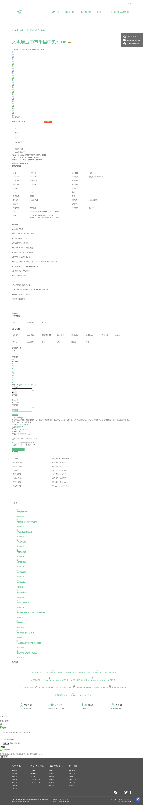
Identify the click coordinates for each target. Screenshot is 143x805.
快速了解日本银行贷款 (28, 385)
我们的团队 (72, 776)
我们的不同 (72, 773)
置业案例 (51, 776)
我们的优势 (72, 770)
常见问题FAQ (52, 785)
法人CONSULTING (35, 782)
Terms (112, 800)
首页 (21, 30)
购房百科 (51, 779)
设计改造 (14, 779)
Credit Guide (128, 800)
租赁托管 (14, 773)
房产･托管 (55, 12)
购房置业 (14, 770)
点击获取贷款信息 (18, 449)
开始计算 (15, 415)
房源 (26, 30)
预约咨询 (15, 163)
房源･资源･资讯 (86, 12)
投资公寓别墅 (34, 30)
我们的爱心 (72, 782)
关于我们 (100, 12)
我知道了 (4, 757)
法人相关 (32, 776)
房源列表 (51, 770)
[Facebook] (130, 792)
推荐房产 (44, 30)
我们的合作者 (72, 779)
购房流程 (51, 773)
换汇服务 (14, 785)
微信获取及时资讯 (133, 43)
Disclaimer (121, 800)
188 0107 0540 (131, 36)
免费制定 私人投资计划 (121, 12)
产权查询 (14, 788)
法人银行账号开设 (35, 779)
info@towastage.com (133, 40)
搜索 (129, 3)
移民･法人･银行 (70, 12)
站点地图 (27, 801)
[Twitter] (126, 792)
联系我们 (71, 785)
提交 (2, 747)
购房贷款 (14, 782)
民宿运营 (14, 776)
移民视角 (51, 782)
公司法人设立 (33, 773)
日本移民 (32, 770)
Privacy (116, 800)
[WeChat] (115, 792)
